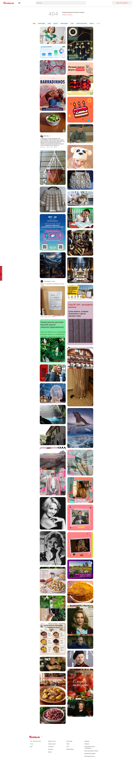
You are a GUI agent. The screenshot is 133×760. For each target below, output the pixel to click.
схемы (49, 23)
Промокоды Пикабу (89, 753)
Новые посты (52, 741)
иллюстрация (41, 23)
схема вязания (64, 23)
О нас (31, 744)
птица (72, 23)
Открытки (51, 746)
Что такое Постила (35, 741)
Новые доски (51, 744)
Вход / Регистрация (121, 2)
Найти (79, 3)
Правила (86, 744)
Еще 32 (98, 23)
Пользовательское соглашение (89, 747)
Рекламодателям (89, 756)
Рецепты (50, 749)
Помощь (86, 741)
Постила (8, 3)
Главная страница (67, 14)
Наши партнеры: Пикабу (91, 750)
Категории (69, 741)
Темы (67, 744)
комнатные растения (81, 23)
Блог (31, 746)
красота (56, 23)
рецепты (92, 23)
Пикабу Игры (70, 749)
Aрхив (49, 752)
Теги (67, 746)
